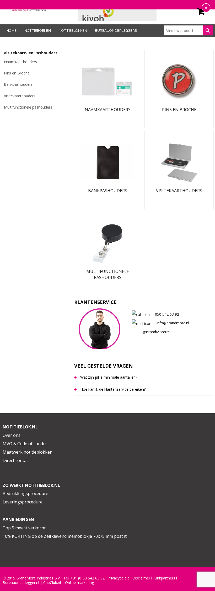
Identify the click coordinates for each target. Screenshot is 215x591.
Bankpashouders (18, 84)
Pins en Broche (17, 73)
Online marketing (79, 583)
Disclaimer (141, 578)
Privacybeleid (119, 578)
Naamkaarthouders (20, 61)
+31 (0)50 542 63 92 (88, 578)
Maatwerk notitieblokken (27, 452)
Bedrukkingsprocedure (25, 493)
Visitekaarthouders (19, 95)
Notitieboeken (37, 31)
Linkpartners (164, 578)
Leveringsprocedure (22, 502)
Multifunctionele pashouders (28, 107)
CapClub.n (51, 583)
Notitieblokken (73, 31)
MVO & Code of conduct (26, 444)
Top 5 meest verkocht (24, 528)
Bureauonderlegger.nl (21, 583)
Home (12, 31)
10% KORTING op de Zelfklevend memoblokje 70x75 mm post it (65, 536)
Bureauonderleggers (116, 31)
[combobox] (188, 30)
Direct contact (16, 460)
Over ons (11, 435)
